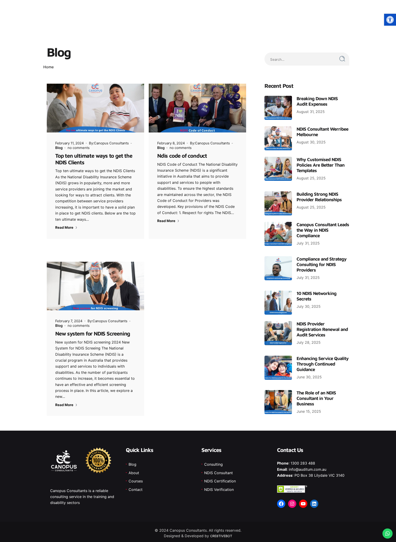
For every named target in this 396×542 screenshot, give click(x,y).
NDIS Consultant (218, 472)
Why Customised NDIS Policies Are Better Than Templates (320, 165)
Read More (64, 227)
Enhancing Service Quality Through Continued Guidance (323, 364)
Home (48, 67)
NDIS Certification (220, 481)
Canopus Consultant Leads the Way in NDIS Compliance (323, 230)
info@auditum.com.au (307, 469)
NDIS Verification (219, 489)
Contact (136, 489)
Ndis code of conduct (182, 155)
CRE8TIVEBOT (221, 536)
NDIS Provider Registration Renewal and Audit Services (322, 329)
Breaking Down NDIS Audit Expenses (317, 101)
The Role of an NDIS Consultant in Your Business (316, 398)
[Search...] (342, 59)
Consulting (213, 464)
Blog (59, 148)
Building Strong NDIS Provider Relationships (319, 196)
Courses (136, 481)
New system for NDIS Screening (92, 333)
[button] (390, 20)
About (134, 472)
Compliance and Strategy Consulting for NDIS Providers (321, 264)
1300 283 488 (303, 463)
